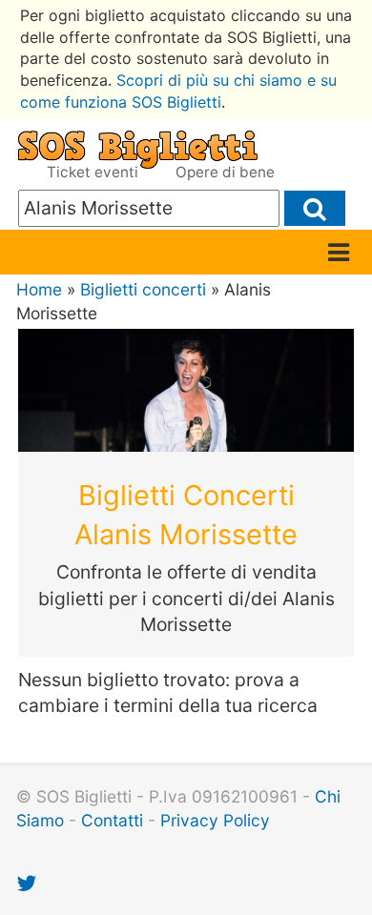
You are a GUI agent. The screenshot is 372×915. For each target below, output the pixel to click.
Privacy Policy (215, 820)
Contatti (112, 820)
